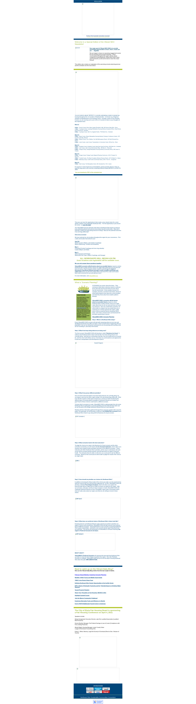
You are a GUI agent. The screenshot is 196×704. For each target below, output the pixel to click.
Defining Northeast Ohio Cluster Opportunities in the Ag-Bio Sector (94, 583)
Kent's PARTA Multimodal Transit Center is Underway (90, 603)
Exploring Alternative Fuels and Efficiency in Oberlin (90, 601)
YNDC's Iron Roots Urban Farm (84, 580)
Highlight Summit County (82, 595)
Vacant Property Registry (82, 590)
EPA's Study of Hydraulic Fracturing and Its (87, 586)
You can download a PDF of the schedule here (88, 172)
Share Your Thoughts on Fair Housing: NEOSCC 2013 (90, 592)
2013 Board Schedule (98, 685)
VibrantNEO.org (93, 275)
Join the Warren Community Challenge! (86, 598)
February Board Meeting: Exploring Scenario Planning (90, 575)
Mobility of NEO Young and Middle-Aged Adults (88, 577)
